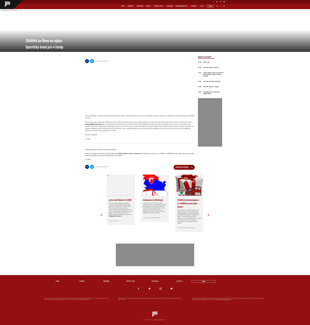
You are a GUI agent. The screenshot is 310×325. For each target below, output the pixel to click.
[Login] (225, 6)
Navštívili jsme (158, 6)
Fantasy (148, 6)
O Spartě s (179, 281)
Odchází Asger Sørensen (211, 67)
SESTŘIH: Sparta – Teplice (211, 86)
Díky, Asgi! (206, 62)
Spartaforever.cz (5, 10)
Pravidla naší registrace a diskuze (223, 299)
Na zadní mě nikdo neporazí (211, 81)
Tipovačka (130, 6)
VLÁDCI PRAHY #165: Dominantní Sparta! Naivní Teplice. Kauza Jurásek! (213, 74)
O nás (201, 6)
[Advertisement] (210, 122)
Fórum (123, 6)
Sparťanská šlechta (181, 6)
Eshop (210, 6)
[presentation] (101, 215)
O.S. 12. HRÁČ (13, 10)
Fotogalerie (169, 6)
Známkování (140, 6)
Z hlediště (193, 6)
